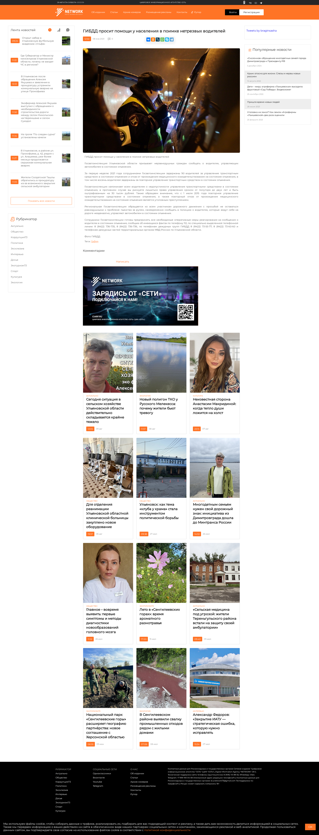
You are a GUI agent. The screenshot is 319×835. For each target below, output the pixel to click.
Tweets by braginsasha (261, 30)
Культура (16, 276)
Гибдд (94, 241)
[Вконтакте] (250, 2)
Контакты (182, 12)
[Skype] (167, 40)
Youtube (97, 781)
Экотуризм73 (19, 265)
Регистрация (251, 12)
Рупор (197, 12)
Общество (17, 231)
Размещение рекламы (158, 12)
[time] (50, 30)
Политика (17, 242)
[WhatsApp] (162, 40)
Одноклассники (102, 773)
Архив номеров (139, 781)
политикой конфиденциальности (167, 830)
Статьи (134, 777)
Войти (233, 12)
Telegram (98, 786)
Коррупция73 (19, 237)
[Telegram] (261, 2)
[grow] (59, 30)
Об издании (98, 12)
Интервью (17, 254)
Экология (16, 282)
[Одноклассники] (244, 2)
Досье (14, 259)
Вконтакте (99, 777)
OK (310, 827)
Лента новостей (23, 30)
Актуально (17, 225)
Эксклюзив (17, 248)
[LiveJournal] (158, 40)
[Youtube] (256, 2)
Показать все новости (41, 200)
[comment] (68, 30)
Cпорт (14, 271)
